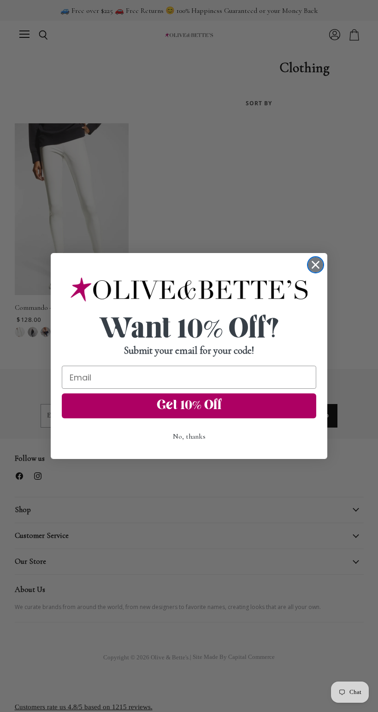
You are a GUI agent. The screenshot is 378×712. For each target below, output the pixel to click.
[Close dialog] (315, 265)
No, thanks (189, 436)
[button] (189, 290)
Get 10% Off (189, 405)
